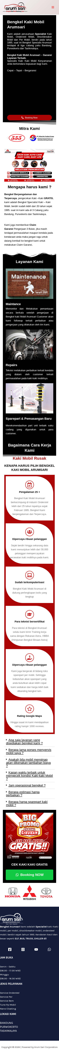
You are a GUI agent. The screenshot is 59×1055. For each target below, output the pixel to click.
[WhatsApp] (49, 949)
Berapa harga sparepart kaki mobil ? (27, 803)
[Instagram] (23, 949)
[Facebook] (10, 949)
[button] (7, 138)
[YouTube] (36, 949)
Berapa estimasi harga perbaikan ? (23, 793)
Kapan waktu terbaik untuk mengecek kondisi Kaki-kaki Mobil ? (29, 776)
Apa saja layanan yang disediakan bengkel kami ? (24, 741)
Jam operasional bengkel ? (27, 785)
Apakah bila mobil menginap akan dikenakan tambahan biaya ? (28, 763)
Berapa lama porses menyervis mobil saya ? (28, 751)
